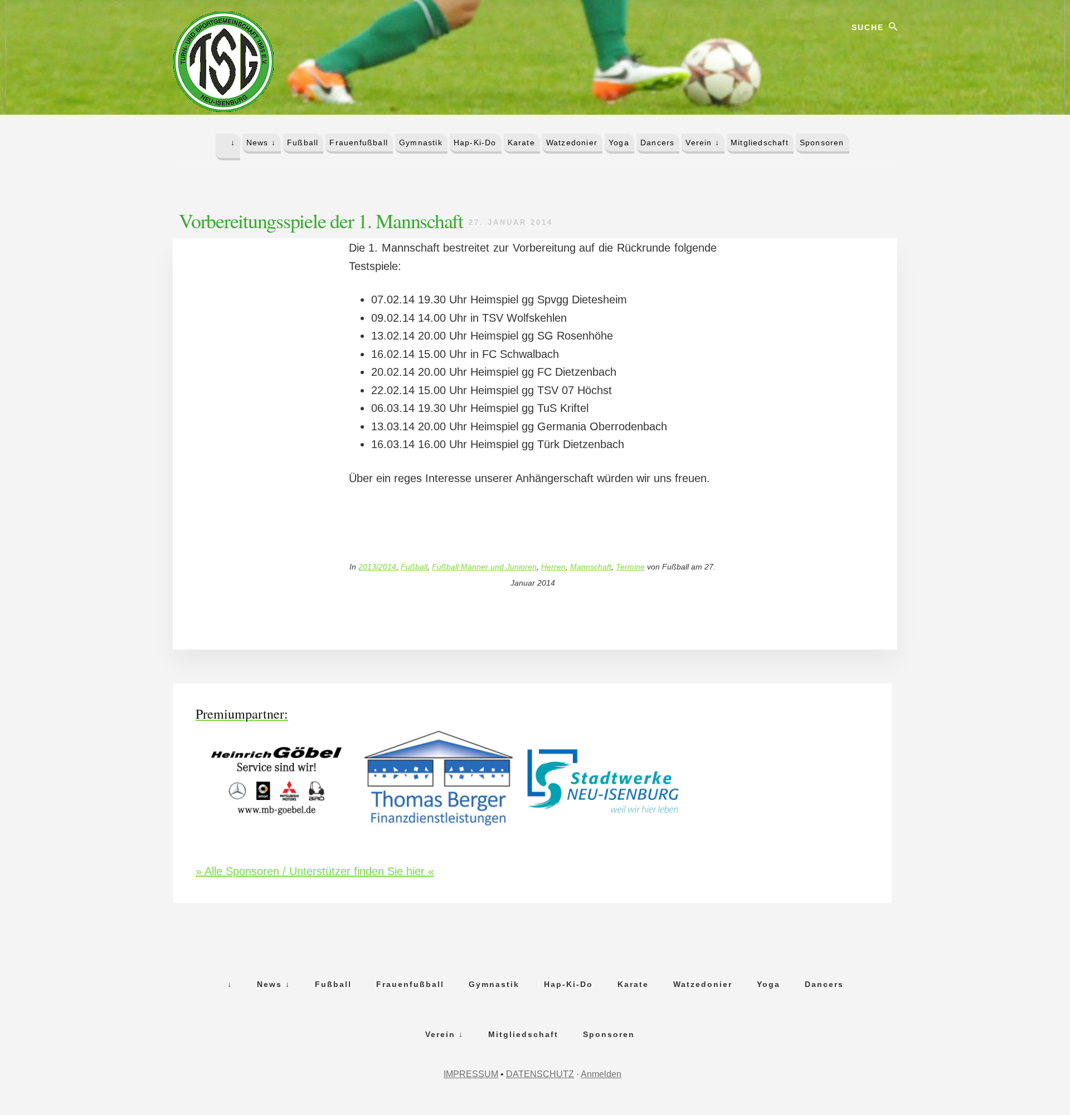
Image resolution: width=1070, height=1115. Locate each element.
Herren (553, 566)
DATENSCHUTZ (540, 1074)
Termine (630, 566)
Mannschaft (590, 566)
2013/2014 (377, 566)
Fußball (414, 566)
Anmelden (601, 1074)
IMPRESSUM (471, 1074)
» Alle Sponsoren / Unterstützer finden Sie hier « (315, 871)
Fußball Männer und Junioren (484, 566)
